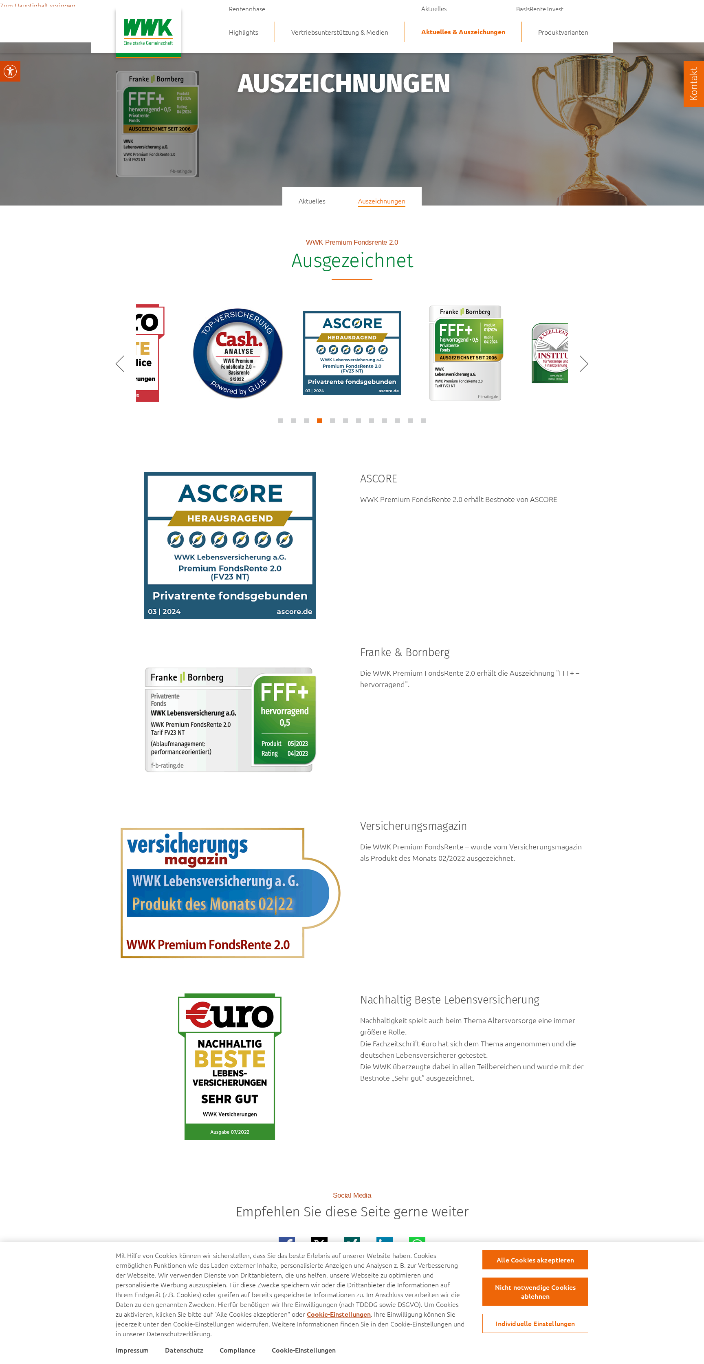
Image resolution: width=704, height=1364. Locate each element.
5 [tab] (332, 420)
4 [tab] (319, 420)
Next (582, 364)
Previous (122, 364)
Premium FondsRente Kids (552, 24)
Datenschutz (184, 1349)
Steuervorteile (248, 24)
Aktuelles (434, 8)
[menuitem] (340, 32)
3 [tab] (306, 420)
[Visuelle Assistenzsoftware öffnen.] (10, 71)
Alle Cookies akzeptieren (535, 1259)
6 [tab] (345, 420)
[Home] (148, 34)
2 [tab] (293, 420)
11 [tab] (410, 420)
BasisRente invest (539, 8)
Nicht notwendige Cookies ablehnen (535, 1291)
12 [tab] (423, 420)
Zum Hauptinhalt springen (37, 5)
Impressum (132, 1349)
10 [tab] (397, 420)
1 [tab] (280, 420)
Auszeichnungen (444, 24)
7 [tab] (358, 420)
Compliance (237, 1349)
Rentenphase (247, 8)
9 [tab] (384, 420)
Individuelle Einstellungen (535, 1323)
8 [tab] (371, 420)
